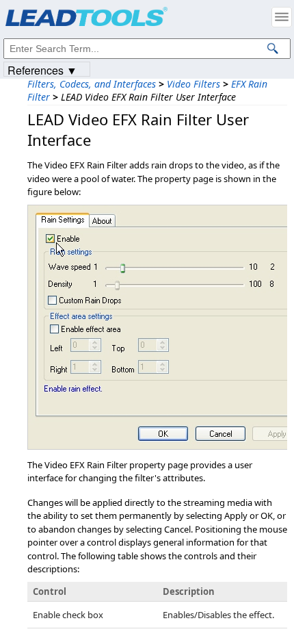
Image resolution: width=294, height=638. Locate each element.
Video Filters (193, 83)
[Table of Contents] (281, 17)
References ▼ (42, 69)
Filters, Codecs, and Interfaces (91, 83)
